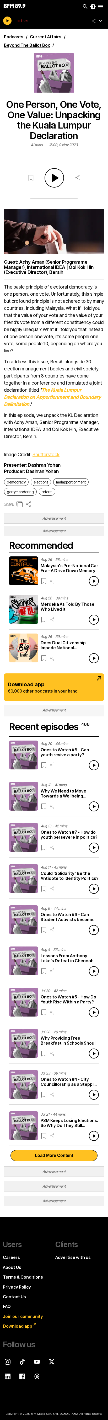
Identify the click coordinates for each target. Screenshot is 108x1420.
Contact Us (14, 1296)
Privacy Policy (17, 1287)
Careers (11, 1257)
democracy (16, 482)
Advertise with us (73, 1257)
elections (41, 482)
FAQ (7, 1306)
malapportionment (71, 482)
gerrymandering (20, 492)
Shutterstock (46, 454)
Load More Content (54, 1155)
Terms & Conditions (23, 1277)
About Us (12, 1267)
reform (47, 492)
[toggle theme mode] (93, 6)
